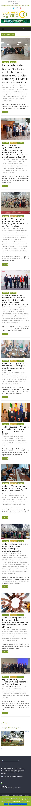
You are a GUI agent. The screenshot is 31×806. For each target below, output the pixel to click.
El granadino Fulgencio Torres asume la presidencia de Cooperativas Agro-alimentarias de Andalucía (15, 683)
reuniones (8, 383)
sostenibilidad (11, 573)
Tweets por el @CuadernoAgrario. (10, 728)
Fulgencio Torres (6, 695)
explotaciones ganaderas (17, 311)
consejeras (14, 230)
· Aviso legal (4, 786)
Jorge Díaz (25, 89)
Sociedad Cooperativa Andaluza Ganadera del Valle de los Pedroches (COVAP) (14, 98)
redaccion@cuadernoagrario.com (13, 776)
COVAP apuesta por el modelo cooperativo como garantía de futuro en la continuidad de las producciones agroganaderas (15, 300)
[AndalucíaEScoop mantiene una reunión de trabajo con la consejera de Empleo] (15, 465)
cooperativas (5, 166)
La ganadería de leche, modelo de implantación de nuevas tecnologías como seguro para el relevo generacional (15, 73)
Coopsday (24, 557)
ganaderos (19, 89)
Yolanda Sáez (5, 253)
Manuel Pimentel (24, 313)
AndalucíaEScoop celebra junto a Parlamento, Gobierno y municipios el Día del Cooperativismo (15, 222)
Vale (6, 804)
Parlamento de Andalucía (21, 246)
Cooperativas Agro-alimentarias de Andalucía (13, 87)
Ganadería (13, 62)
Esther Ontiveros (22, 564)
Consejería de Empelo (16, 495)
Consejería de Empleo (7, 163)
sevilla (6, 697)
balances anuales (20, 438)
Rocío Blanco (11, 172)
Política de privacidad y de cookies (18, 804)
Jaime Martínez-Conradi (19, 170)
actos (24, 629)
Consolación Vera (18, 163)
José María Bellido (17, 244)
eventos (11, 638)
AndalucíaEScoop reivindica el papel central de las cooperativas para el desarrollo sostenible (15, 547)
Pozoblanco (11, 94)
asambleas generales (7, 691)
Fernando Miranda (6, 313)
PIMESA (4, 248)
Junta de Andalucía (9, 246)
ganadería (13, 89)
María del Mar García (17, 499)
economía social (23, 562)
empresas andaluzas (7, 170)
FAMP (21, 239)
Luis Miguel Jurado (6, 499)
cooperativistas (17, 557)
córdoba (4, 89)
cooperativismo (12, 168)
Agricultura (13, 142)
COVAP (9, 89)
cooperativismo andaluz (8, 237)
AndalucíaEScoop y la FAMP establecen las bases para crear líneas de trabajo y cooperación (14, 367)
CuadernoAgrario (18, 85)
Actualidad (5, 62)
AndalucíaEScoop (6, 230)
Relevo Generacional (7, 96)
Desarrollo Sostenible (15, 560)
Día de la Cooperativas (7, 636)
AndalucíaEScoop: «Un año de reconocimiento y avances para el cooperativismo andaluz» (15, 430)
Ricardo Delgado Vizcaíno (8, 318)
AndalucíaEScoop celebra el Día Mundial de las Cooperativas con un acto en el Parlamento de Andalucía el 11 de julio (15, 622)
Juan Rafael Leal (16, 92)
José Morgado (14, 497)
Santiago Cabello (20, 318)
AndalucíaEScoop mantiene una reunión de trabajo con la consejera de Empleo (14, 488)
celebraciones (14, 555)
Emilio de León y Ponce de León (10, 564)
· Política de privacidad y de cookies (11, 788)
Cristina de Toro (20, 168)
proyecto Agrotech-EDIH (21, 94)
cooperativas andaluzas (13, 235)
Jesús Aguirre (9, 244)
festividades (14, 566)
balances (13, 438)
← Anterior (5, 723)
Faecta (8, 566)
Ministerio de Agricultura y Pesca (10, 316)
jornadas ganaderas (7, 92)
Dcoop (8, 560)
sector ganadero (17, 96)
